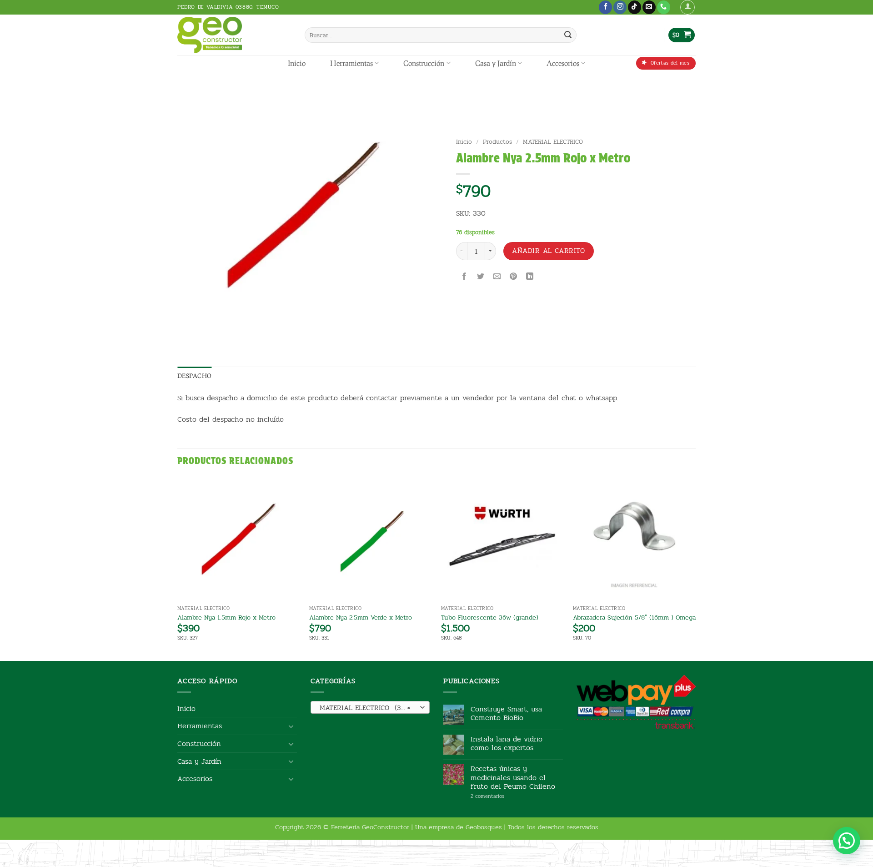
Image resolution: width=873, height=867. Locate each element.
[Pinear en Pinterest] (513, 277)
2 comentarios (501, 796)
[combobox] (370, 707)
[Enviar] (568, 35)
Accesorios (563, 63)
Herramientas (351, 63)
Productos (497, 141)
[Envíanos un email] (649, 7)
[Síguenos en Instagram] (620, 7)
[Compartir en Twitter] (480, 277)
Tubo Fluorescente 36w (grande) (489, 617)
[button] (687, 7)
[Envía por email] (497, 277)
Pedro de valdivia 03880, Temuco (228, 7)
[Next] (695, 568)
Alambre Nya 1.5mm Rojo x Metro (226, 617)
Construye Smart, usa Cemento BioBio (506, 713)
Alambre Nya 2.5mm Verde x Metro (360, 617)
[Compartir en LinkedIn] (529, 277)
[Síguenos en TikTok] (634, 7)
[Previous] (178, 568)
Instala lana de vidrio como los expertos (506, 743)
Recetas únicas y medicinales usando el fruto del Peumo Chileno (513, 777)
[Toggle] (291, 726)
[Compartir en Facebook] (464, 277)
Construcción (423, 63)
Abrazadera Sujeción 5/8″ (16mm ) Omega (634, 617)
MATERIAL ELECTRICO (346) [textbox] (365, 707)
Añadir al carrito (548, 250)
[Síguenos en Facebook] (605, 7)
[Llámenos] (663, 7)
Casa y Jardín (495, 63)
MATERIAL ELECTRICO (553, 141)
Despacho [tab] (194, 375)
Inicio (297, 63)
